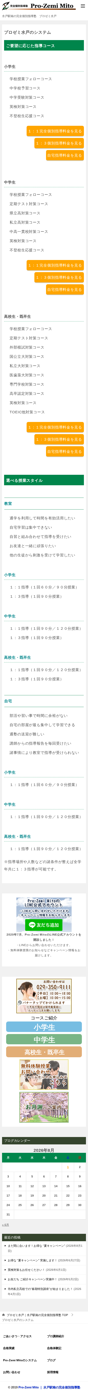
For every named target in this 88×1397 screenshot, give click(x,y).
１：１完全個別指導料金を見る (55, 131)
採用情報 (53, 1372)
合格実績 (9, 1348)
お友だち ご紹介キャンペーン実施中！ (32, 1279)
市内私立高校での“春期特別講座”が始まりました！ (40, 1289)
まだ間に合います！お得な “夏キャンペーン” (36, 1245)
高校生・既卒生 (45, 1052)
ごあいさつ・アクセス (17, 1336)
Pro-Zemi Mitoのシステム (20, 1360)
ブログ (51, 1360)
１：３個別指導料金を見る (59, 143)
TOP (37, 1315)
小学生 (44, 1027)
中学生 (44, 1040)
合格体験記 (54, 1348)
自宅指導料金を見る (64, 155)
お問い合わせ (11, 1372)
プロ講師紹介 (55, 1336)
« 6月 (5, 1224)
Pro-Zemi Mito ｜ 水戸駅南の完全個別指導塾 (49, 1387)
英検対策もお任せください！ (26, 1269)
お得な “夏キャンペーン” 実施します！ (32, 1260)
